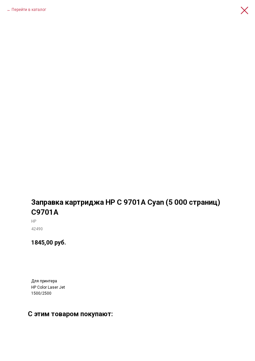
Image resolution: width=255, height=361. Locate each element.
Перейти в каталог (29, 9)
